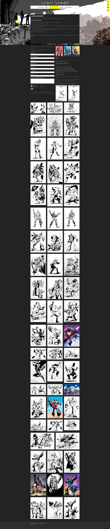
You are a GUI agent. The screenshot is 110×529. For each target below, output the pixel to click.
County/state (33, 70)
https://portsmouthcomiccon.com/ (62, 65)
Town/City (32, 67)
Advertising (68, 7)
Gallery (40, 7)
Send (32, 88)
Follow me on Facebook (42, 93)
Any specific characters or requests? (37, 77)
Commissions (54, 7)
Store (61, 7)
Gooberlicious (42, 523)
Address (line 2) (33, 63)
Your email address (34, 56)
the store (33, 41)
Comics (46, 7)
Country (32, 74)
